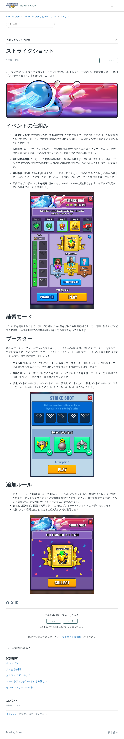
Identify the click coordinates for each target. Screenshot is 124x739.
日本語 (112, 732)
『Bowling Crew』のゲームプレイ (40, 16)
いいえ (70, 621)
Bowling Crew (13, 16)
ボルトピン (12, 663)
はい (54, 621)
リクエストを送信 (71, 636)
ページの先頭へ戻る (17, 647)
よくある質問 (13, 669)
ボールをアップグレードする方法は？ (26, 681)
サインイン (11, 714)
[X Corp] (12, 602)
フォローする (108, 60)
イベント (65, 16)
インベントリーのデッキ (19, 687)
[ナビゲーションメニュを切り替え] (112, 5)
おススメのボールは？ (18, 675)
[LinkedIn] (17, 602)
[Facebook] (7, 602)
